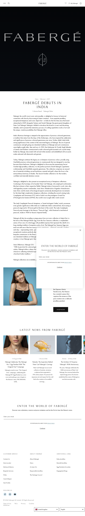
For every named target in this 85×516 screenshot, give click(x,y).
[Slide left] (5, 359)
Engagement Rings (62, 471)
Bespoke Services (8, 471)
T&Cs (16, 503)
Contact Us (6, 459)
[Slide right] (80, 359)
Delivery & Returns (8, 467)
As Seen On (33, 467)
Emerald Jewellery (62, 463)
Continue (42, 428)
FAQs (5, 475)
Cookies (31, 503)
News (1, 9)
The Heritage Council (36, 475)
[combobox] (46, 509)
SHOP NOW (61, 309)
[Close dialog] (80, 230)
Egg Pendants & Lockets (63, 467)
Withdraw (6, 505)
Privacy (23, 503)
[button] (80, 3)
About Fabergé (34, 459)
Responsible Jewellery (36, 471)
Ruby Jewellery (61, 459)
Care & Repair (7, 479)
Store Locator (7, 463)
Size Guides (6, 483)
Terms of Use (7, 503)
